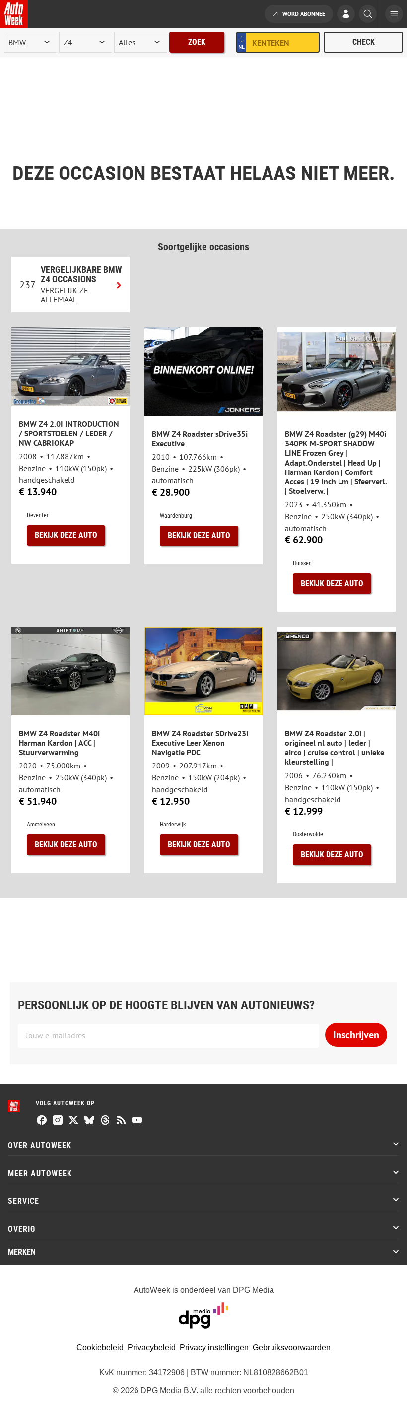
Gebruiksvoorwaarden (292, 1347)
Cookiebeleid (100, 1347)
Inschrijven (356, 1034)
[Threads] (105, 1121)
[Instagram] (58, 1121)
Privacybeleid (152, 1347)
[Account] (346, 15)
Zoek (196, 42)
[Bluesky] (89, 1121)
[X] (73, 1121)
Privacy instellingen (214, 1347)
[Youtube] (137, 1121)
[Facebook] (42, 1121)
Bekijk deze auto (66, 535)
